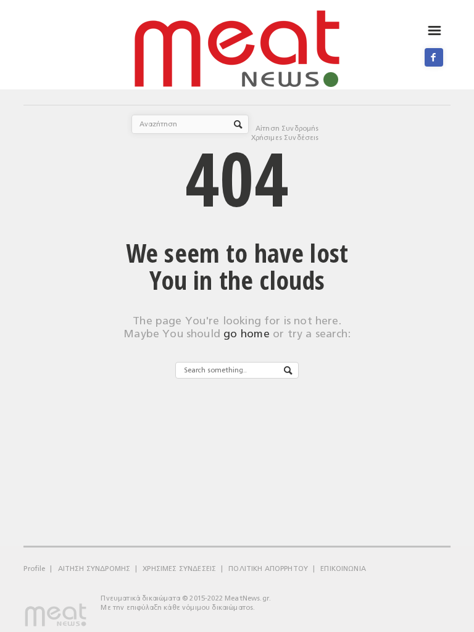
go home (246, 334)
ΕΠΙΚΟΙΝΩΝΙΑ (343, 569)
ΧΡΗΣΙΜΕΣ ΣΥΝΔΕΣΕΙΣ (179, 569)
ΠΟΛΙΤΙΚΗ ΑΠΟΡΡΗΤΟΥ (268, 569)
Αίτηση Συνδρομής (287, 129)
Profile (34, 569)
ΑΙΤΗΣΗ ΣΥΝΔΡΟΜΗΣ (94, 569)
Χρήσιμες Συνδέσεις (285, 138)
